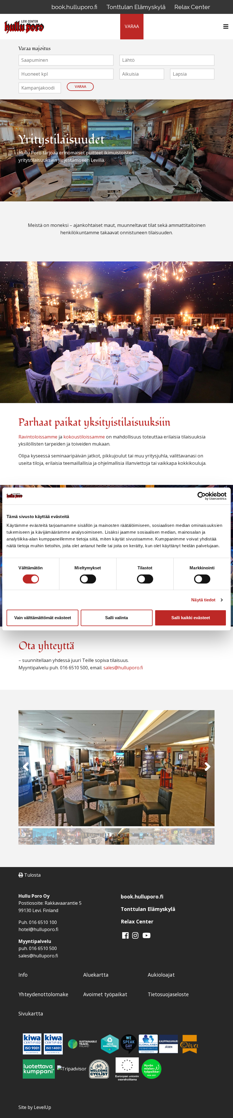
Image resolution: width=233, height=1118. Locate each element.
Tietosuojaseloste (168, 994)
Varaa (80, 86)
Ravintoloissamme (37, 437)
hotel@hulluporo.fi (38, 929)
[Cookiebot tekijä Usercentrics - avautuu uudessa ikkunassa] (201, 496)
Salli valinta (116, 617)
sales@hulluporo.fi (123, 668)
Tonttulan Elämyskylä (135, 6)
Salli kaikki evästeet (190, 617)
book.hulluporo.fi (74, 6)
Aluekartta (96, 974)
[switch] (88, 579)
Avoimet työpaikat (105, 994)
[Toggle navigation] (224, 27)
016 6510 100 (43, 922)
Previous (25, 769)
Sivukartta (30, 1013)
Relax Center (192, 6)
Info (23, 974)
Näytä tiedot (203, 599)
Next (207, 769)
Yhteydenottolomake (43, 994)
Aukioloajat (161, 974)
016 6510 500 (43, 948)
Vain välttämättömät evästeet (42, 617)
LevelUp (42, 1107)
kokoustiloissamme (84, 437)
